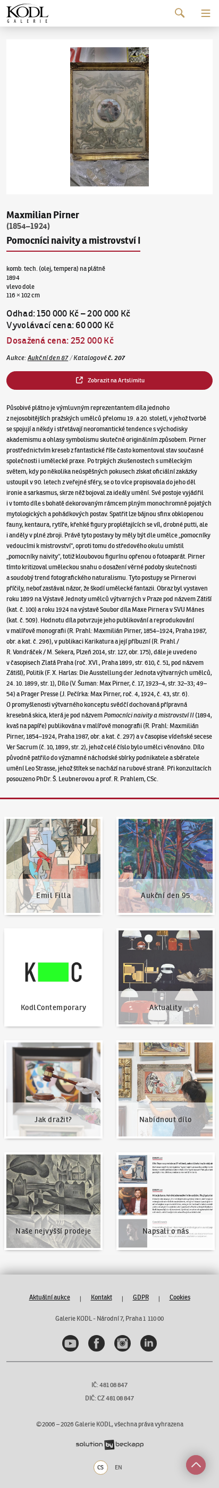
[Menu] (206, 13)
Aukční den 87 (48, 358)
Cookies (180, 1297)
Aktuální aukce (49, 1297)
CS (100, 1467)
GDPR (141, 1297)
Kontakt (101, 1297)
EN (118, 1467)
